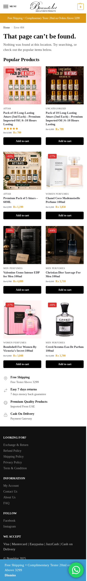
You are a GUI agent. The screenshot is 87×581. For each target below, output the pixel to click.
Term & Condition (15, 468)
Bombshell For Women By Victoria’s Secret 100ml (20, 348)
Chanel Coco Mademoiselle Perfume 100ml (63, 200)
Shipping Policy (13, 456)
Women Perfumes (57, 194)
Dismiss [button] (10, 575)
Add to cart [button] (22, 141)
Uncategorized (56, 108)
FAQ (6, 503)
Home (6, 27)
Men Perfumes (13, 268)
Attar (7, 108)
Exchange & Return (15, 445)
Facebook (9, 520)
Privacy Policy (12, 462)
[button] (80, 7)
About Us (9, 497)
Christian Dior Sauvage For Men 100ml (63, 274)
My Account (11, 485)
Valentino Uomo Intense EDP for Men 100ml (21, 274)
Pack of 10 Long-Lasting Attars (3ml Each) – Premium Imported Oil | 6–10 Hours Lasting (21, 118)
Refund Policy (12, 450)
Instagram (9, 526)
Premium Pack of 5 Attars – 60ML (20, 200)
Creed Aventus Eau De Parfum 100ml (65, 348)
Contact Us (10, 491)
